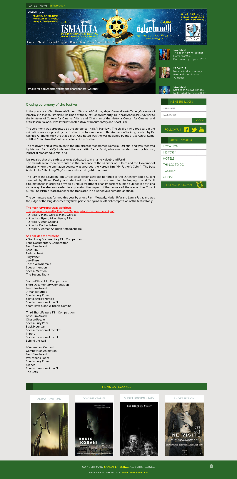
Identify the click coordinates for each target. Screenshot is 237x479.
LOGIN (199, 120)
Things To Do (173, 165)
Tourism (169, 171)
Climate (169, 177)
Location (170, 146)
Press (90, 42)
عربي (41, 12)
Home (31, 42)
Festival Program (58, 42)
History (169, 152)
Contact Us (103, 42)
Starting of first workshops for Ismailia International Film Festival (66, 89)
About (41, 42)
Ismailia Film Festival (116, 466)
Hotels (169, 159)
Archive (117, 42)
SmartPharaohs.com (135, 472)
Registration (77, 42)
